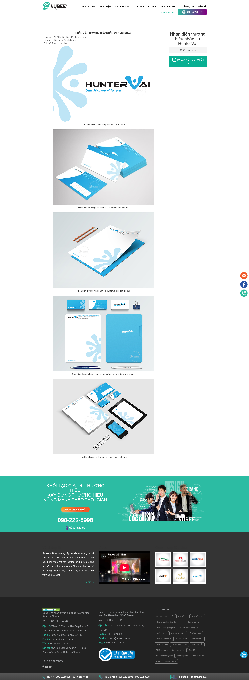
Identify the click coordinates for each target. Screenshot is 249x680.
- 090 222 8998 (142, 676)
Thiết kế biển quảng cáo (165, 628)
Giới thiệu (105, 6)
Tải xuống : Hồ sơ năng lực (192, 677)
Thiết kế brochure (194, 633)
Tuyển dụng (186, 6)
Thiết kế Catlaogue (163, 639)
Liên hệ (202, 6)
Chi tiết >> (89, 582)
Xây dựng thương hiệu (165, 616)
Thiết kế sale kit (162, 650)
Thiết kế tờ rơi (161, 633)
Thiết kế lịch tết (181, 639)
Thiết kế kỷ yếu (195, 650)
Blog (151, 6)
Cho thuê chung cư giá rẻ (166, 661)
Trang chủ (88, 6)
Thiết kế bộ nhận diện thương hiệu (169, 622)
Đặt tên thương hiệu (179, 644)
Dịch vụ (137, 6)
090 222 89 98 (194, 12)
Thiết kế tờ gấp (197, 644)
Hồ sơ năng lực (76, 527)
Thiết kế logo (183, 616)
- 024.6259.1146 (79, 676)
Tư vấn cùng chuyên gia (190, 61)
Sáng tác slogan (178, 650)
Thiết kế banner (193, 622)
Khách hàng (168, 6)
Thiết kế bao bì (197, 616)
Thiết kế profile (198, 656)
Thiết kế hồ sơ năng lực (188, 628)
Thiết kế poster (162, 644)
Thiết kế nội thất (197, 639)
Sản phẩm (121, 6)
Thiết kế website (177, 633)
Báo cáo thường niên (164, 656)
